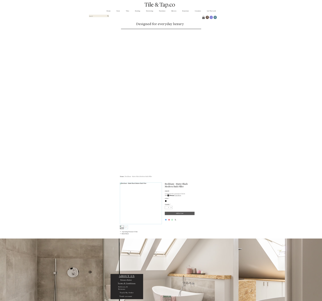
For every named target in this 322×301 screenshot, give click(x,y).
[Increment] (171, 207)
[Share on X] (175, 220)
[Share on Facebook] (166, 220)
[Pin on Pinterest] (169, 220)
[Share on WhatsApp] (172, 220)
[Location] (215, 17)
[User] (207, 17)
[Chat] (211, 17)
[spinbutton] (168, 207)
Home (122, 176)
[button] (203, 17)
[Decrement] (166, 207)
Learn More (178, 195)
